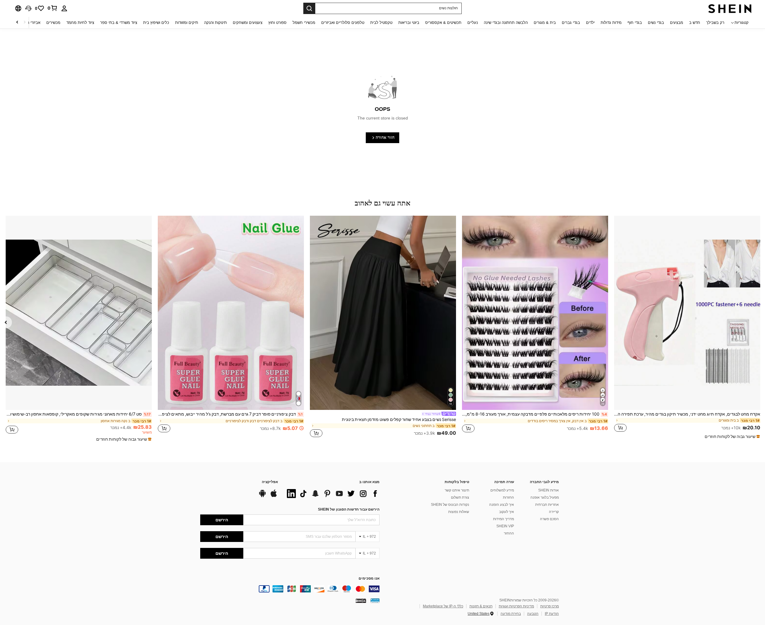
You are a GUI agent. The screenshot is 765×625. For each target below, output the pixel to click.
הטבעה (532, 614)
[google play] (262, 496)
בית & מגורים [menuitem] (545, 22)
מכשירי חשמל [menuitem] (304, 22)
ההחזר (509, 533)
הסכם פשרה (549, 519)
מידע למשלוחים (502, 490)
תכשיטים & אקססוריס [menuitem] (443, 22)
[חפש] (309, 8)
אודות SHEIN (548, 490)
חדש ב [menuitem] (694, 22)
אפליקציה (270, 482)
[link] (53, 8)
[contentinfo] (290, 588)
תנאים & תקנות (480, 606)
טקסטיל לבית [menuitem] (381, 22)
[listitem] (687, 327)
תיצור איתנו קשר (457, 490)
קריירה (554, 512)
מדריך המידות (503, 519)
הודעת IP (552, 614)
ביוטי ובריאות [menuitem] (408, 22)
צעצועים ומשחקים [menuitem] (247, 22)
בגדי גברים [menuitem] (571, 22)
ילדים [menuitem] (590, 22)
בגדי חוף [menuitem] (635, 22)
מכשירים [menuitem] (53, 22)
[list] (332, 493)
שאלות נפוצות (458, 512)
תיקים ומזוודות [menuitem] (186, 22)
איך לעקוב (506, 512)
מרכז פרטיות (549, 606)
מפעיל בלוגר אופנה (544, 497)
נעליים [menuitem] (472, 22)
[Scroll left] (24, 22)
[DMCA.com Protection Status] (361, 600)
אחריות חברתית (547, 505)
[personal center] (64, 8)
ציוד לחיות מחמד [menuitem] (80, 22)
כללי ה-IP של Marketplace (443, 606)
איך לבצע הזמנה (501, 505)
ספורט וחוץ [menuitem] (277, 22)
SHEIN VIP (505, 526)
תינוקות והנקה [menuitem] (215, 22)
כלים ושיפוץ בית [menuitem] (156, 22)
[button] (28, 8)
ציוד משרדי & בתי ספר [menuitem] (118, 22)
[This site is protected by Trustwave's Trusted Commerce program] (375, 600)
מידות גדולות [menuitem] (611, 22)
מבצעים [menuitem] (676, 22)
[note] (731, 436)
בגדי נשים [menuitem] (656, 22)
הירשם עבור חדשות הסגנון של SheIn (349, 509)
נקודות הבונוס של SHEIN (450, 505)
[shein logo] (730, 8)
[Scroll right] (17, 22)
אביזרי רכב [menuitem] (31, 22)
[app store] (274, 496)
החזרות (508, 497)
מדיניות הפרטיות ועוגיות (516, 606)
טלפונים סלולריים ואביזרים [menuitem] (342, 22)
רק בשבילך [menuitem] (715, 22)
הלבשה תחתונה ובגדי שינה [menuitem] (506, 22)
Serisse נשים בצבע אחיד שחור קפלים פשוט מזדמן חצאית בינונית (399, 419)
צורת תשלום (460, 497)
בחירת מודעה (511, 614)
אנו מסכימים (369, 578)
